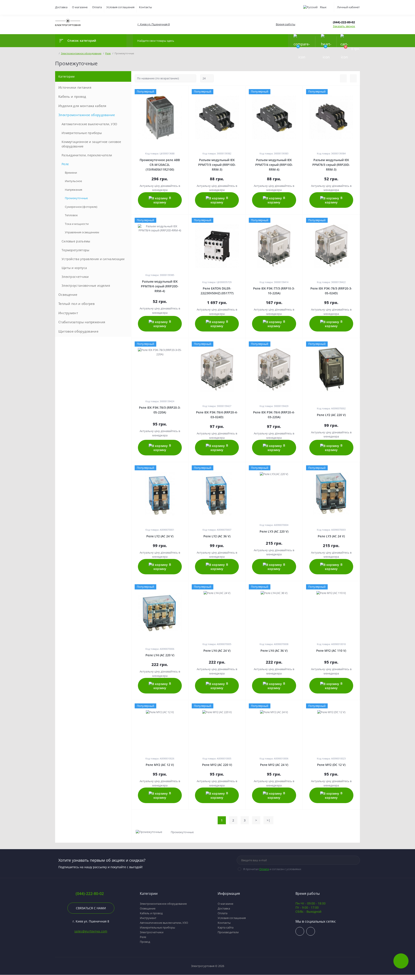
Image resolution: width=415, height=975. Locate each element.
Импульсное (73, 181)
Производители (228, 932)
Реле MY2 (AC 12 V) (160, 765)
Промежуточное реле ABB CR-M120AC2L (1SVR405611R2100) (160, 164)
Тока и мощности (77, 224)
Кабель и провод (72, 96)
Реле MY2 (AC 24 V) (274, 765)
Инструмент (68, 313)
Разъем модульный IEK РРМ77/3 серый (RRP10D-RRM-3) (217, 164)
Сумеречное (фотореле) (81, 207)
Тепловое (71, 215)
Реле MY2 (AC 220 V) (217, 765)
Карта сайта (225, 927)
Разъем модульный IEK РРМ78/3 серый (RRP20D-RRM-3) (331, 164)
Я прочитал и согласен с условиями (272, 869)
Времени (71, 173)
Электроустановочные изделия (86, 285)
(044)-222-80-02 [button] (90, 893)
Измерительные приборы (82, 133)
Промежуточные (76, 198)
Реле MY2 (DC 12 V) (331, 765)
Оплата (97, 7)
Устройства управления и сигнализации (93, 259)
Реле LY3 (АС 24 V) (331, 536)
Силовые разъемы (76, 241)
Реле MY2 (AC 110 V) (331, 650)
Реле (65, 164)
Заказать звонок (344, 26)
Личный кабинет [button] (348, 7)
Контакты (145, 7)
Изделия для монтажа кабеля (82, 106)
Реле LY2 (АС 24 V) (159, 536)
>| (268, 820)
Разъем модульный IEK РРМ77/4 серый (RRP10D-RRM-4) (274, 164)
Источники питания (74, 87)
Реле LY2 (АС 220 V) (331, 415)
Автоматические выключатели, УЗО (89, 124)
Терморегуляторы (75, 250)
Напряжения (73, 190)
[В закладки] (187, 91)
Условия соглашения (120, 7)
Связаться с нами (91, 908)
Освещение (67, 294)
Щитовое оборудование (78, 331)
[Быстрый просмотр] (178, 91)
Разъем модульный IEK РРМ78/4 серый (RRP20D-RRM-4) (160, 286)
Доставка (61, 7)
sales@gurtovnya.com (90, 931)
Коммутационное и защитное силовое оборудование (91, 144)
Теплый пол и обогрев (76, 303)
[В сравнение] (183, 91)
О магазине (80, 7)
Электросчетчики (75, 277)
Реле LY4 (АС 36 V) (273, 650)
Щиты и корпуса (74, 268)
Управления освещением (82, 232)
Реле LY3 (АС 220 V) (274, 531)
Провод (145, 942)
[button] (153, 24)
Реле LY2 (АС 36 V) (216, 536)
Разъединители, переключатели (87, 155)
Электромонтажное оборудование (86, 115)
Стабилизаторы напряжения (81, 322)
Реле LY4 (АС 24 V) (216, 650)
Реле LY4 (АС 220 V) (159, 655)
